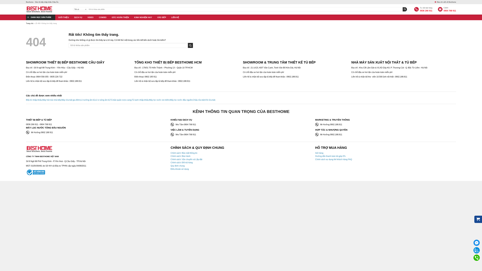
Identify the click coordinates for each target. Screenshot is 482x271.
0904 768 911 (450, 11)
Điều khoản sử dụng (180, 169)
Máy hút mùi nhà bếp (51, 100)
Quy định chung (178, 166)
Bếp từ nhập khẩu (34, 100)
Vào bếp (161, 17)
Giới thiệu (63, 17)
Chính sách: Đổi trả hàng (182, 162)
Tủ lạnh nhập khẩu (140, 100)
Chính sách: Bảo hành (180, 156)
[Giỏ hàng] (478, 219)
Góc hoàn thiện (120, 17)
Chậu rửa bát (199, 100)
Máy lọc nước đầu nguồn (181, 100)
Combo (103, 17)
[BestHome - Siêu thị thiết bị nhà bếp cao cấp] (47, 9)
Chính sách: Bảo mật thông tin (184, 153)
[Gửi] (190, 45)
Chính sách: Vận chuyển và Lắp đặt (186, 159)
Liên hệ (175, 17)
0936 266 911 (426, 11)
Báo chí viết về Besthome (446, 2)
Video (90, 17)
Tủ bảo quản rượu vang (120, 100)
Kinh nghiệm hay (143, 17)
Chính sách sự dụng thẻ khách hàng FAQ (333, 159)
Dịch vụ (78, 17)
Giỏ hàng (319, 153)
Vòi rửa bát (210, 100)
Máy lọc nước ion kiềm (159, 100)
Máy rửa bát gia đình (71, 100)
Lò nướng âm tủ (87, 100)
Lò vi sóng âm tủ (102, 100)
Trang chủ (29, 23)
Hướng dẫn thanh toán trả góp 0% (330, 156)
